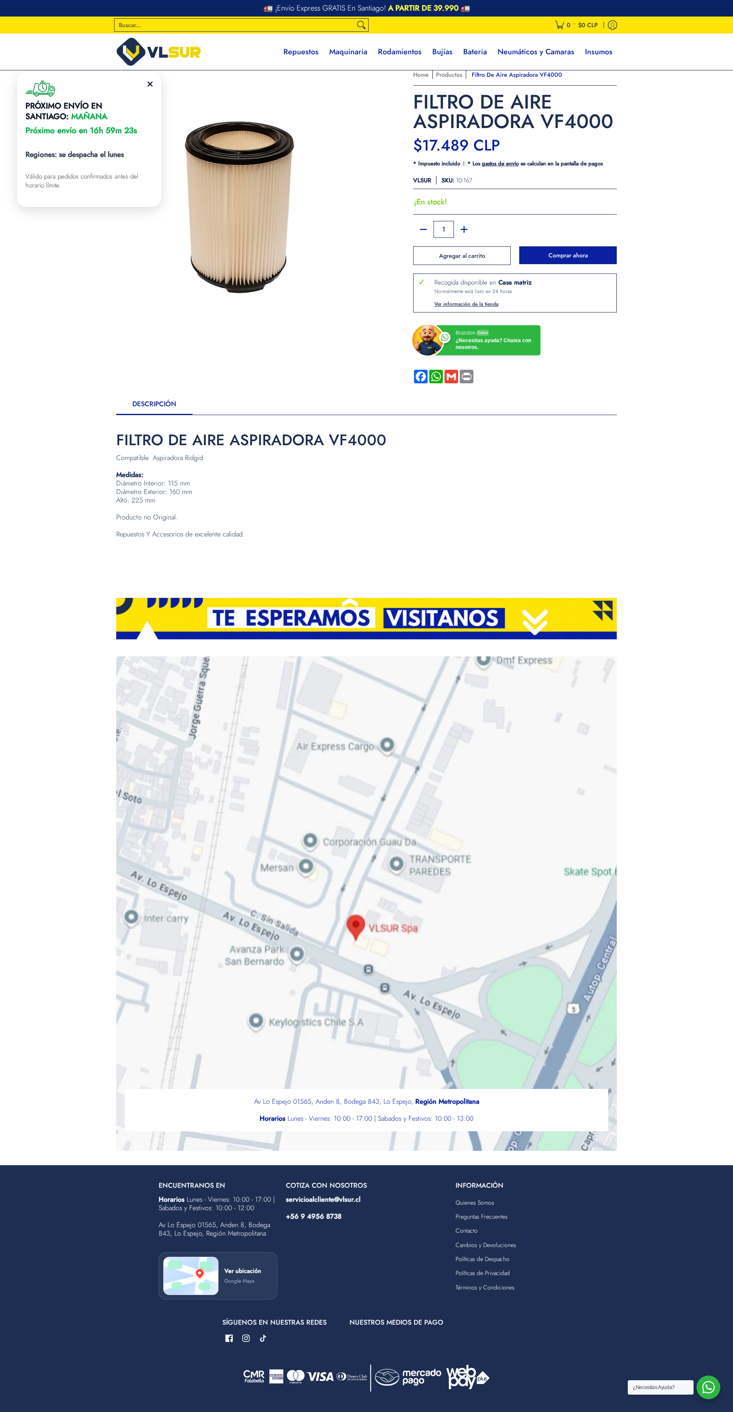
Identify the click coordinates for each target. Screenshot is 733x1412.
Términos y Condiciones (485, 1287)
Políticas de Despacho (482, 1259)
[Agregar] (464, 229)
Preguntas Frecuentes (482, 1216)
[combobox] (235, 25)
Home (421, 74)
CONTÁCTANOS (423, 8)
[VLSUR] (158, 51)
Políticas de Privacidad (483, 1273)
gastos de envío (500, 163)
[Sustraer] (423, 229)
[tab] (154, 407)
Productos (449, 74)
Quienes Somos (475, 1202)
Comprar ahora (568, 255)
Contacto (467, 1230)
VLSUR (422, 180)
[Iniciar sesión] (612, 25)
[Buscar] (361, 25)
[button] (229, 1338)
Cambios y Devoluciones (486, 1245)
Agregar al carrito (462, 255)
